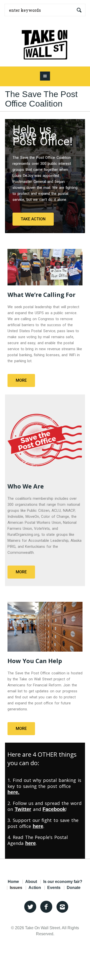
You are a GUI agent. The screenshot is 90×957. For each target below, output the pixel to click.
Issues (16, 888)
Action (34, 888)
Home (13, 882)
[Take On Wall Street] (45, 43)
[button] (33, 219)
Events (53, 888)
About (31, 882)
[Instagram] (62, 907)
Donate (73, 888)
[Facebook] (46, 907)
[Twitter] (30, 907)
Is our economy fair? (62, 882)
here (30, 843)
